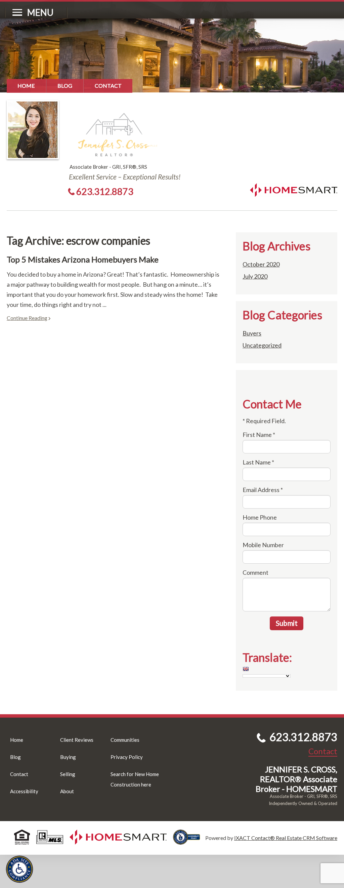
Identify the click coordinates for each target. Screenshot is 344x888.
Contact (108, 85)
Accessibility (24, 791)
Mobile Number (263, 545)
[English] (246, 669)
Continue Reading (27, 318)
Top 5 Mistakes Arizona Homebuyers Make (83, 259)
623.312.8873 (104, 191)
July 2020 (255, 276)
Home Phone (260, 517)
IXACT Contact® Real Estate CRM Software (285, 838)
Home (26, 85)
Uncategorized (262, 345)
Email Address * (263, 489)
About (67, 791)
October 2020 (261, 264)
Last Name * (258, 462)
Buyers (252, 333)
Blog (64, 85)
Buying (68, 757)
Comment (255, 572)
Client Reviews (76, 740)
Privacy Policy (127, 757)
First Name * (259, 434)
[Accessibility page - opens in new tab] (189, 841)
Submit (287, 623)
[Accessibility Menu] (19, 869)
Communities (125, 740)
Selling (67, 774)
